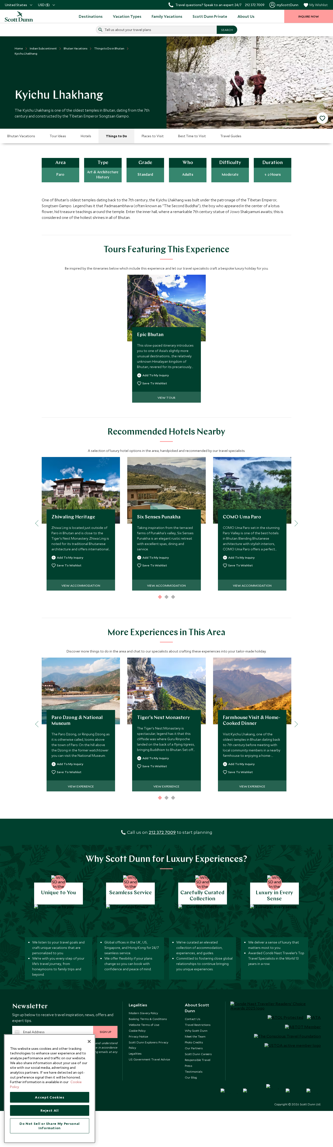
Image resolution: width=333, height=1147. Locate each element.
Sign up (105, 1032)
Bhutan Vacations (21, 136)
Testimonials (194, 1071)
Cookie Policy (137, 1030)
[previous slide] (38, 523)
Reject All (49, 1110)
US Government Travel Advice (149, 1059)
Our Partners (194, 1048)
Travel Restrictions (198, 1025)
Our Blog (191, 1077)
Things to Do (116, 136)
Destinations (91, 16)
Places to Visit (153, 136)
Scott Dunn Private (210, 16)
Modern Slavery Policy (143, 1013)
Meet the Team (195, 1036)
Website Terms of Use (144, 1025)
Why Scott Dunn (196, 1030)
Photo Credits (194, 1042)
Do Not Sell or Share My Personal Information (50, 1125)
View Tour (166, 397)
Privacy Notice (138, 1036)
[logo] (24, 16)
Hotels (86, 136)
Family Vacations (167, 16)
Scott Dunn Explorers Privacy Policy (148, 1045)
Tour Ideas (58, 136)
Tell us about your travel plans (128, 30)
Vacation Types (127, 16)
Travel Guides (230, 136)
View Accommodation (80, 585)
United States (16, 5)
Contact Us (192, 1019)
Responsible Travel (197, 1060)
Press (188, 1066)
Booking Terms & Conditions (148, 1019)
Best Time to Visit (192, 136)
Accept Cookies (49, 1097)
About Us (246, 16)
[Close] (89, 1041)
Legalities (135, 1053)
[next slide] (295, 523)
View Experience (81, 786)
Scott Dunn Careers (198, 1054)
